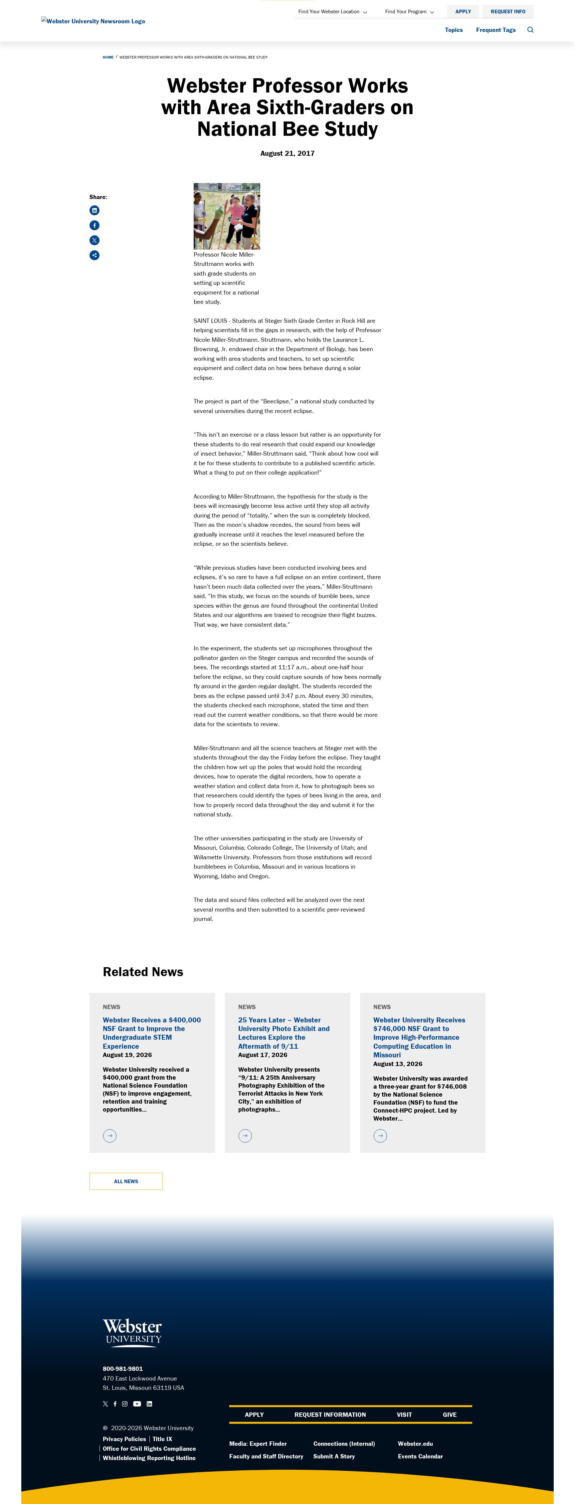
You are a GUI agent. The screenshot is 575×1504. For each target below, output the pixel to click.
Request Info (508, 11)
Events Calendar (420, 1456)
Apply (463, 11)
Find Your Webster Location (329, 11)
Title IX (162, 1439)
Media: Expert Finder (258, 1443)
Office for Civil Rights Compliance (149, 1448)
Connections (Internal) (344, 1443)
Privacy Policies (124, 1439)
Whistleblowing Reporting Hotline (149, 1458)
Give (450, 1414)
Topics (454, 30)
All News (126, 1181)
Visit (404, 1414)
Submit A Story (334, 1456)
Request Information (330, 1414)
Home (108, 57)
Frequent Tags (496, 30)
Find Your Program (406, 11)
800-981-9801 (123, 1369)
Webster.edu (415, 1443)
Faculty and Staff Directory (266, 1456)
